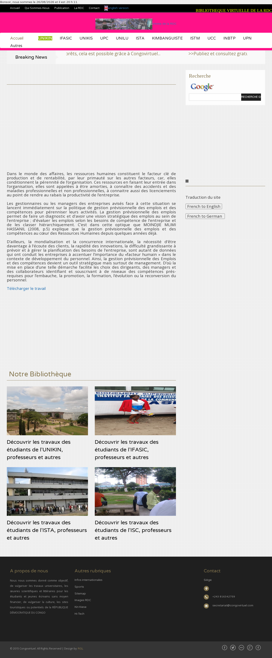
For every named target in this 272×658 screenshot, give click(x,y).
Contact (94, 8)
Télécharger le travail (26, 288)
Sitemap (80, 593)
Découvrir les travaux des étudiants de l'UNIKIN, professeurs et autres (39, 450)
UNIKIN (45, 38)
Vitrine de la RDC (164, 24)
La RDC (79, 8)
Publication (61, 8)
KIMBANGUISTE (167, 38)
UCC (211, 38)
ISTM (195, 38)
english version (118, 8)
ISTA (140, 38)
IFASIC (66, 38)
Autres (16, 46)
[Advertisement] (91, 114)
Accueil (15, 8)
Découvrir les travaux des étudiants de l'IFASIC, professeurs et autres (127, 450)
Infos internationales (88, 580)
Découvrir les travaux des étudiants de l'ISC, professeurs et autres (133, 530)
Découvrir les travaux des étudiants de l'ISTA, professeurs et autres (47, 530)
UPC (104, 38)
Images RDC (83, 600)
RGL (80, 648)
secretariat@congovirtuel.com (232, 605)
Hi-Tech (79, 613)
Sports (79, 587)
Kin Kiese (80, 607)
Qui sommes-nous (37, 8)
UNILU (122, 38)
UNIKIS (86, 38)
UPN (247, 38)
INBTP (229, 38)
